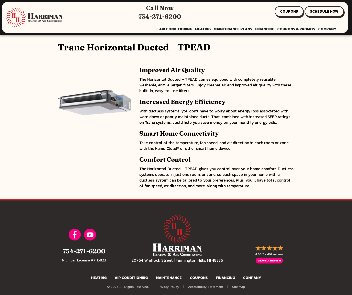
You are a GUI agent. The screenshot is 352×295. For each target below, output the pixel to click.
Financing (264, 29)
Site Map (238, 286)
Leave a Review (269, 260)
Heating (203, 29)
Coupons (199, 277)
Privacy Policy (168, 286)
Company (327, 29)
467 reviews (275, 254)
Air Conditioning (175, 29)
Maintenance (169, 277)
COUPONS (289, 11)
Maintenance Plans (233, 29)
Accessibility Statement (205, 286)
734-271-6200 (160, 16)
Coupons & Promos (296, 29)
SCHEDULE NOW (324, 11)
